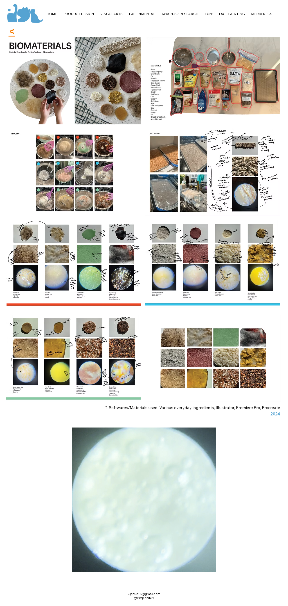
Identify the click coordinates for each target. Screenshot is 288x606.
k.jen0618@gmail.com (144, 594)
